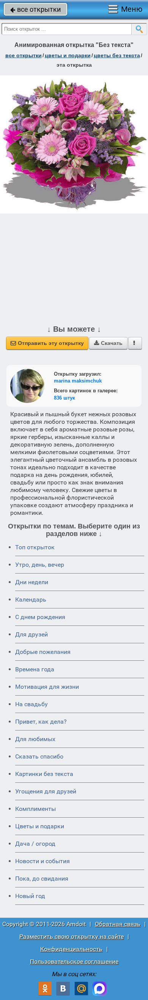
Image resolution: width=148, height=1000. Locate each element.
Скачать (108, 343)
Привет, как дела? (41, 721)
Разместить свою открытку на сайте (71, 936)
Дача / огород (35, 843)
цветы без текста (117, 55)
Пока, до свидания (41, 878)
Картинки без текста (44, 773)
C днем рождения (40, 617)
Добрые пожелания (43, 651)
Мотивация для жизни (47, 686)
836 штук (64, 398)
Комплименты (35, 808)
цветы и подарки (68, 55)
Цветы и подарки (39, 826)
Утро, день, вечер (39, 564)
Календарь (30, 599)
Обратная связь (117, 924)
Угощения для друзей (45, 791)
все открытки (35, 9)
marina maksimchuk (78, 381)
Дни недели (31, 582)
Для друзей (31, 634)
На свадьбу (31, 704)
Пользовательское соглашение (74, 961)
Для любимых (35, 739)
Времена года (34, 669)
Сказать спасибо (39, 756)
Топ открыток (35, 547)
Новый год (30, 896)
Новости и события (42, 861)
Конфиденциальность (71, 949)
